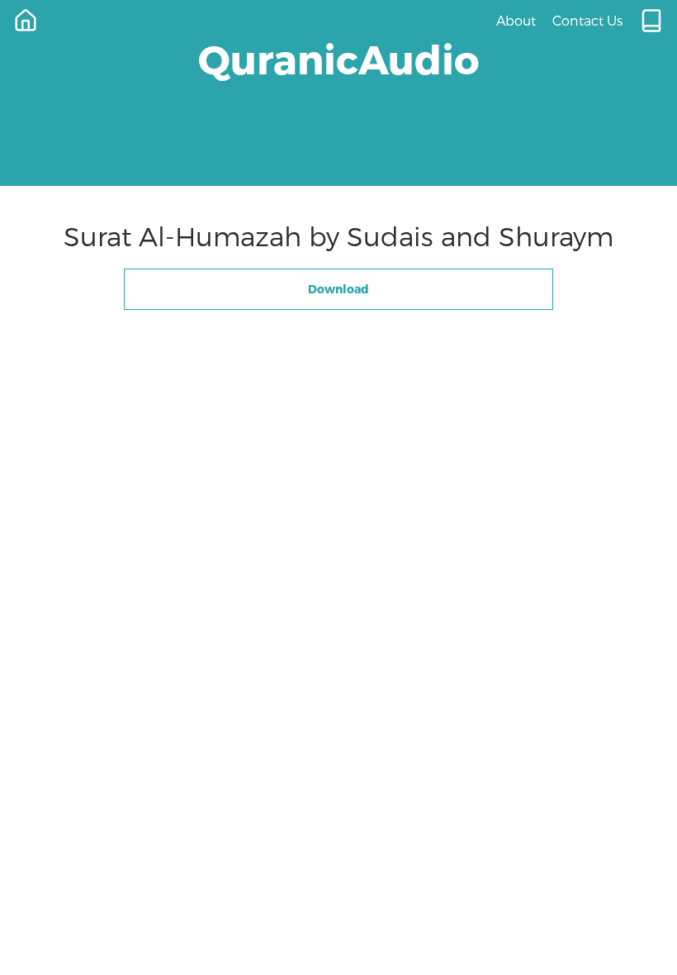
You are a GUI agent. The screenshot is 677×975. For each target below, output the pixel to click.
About (516, 20)
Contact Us (587, 20)
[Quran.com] (651, 20)
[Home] (25, 20)
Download (338, 289)
